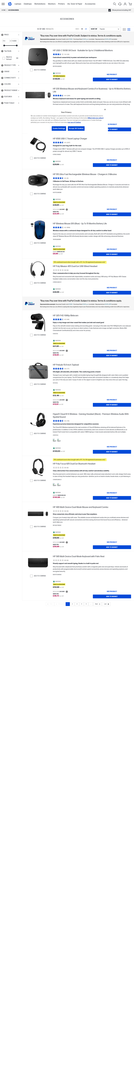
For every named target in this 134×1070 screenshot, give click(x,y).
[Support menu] (120, 4)
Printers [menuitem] (61, 4)
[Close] (105, 109)
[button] (10, 35)
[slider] (4, 45)
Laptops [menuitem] (18, 4)
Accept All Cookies (76, 128)
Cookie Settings (59, 128)
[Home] (9, 3)
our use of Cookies (74, 122)
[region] (68, 120)
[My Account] (125, 4)
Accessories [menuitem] (90, 4)
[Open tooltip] (2, 35)
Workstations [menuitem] (39, 4)
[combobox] (105, 29)
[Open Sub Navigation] (3, 4)
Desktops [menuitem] (28, 4)
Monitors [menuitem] (51, 4)
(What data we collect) (96, 118)
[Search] (114, 4)
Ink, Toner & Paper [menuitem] (74, 4)
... (90, 604)
